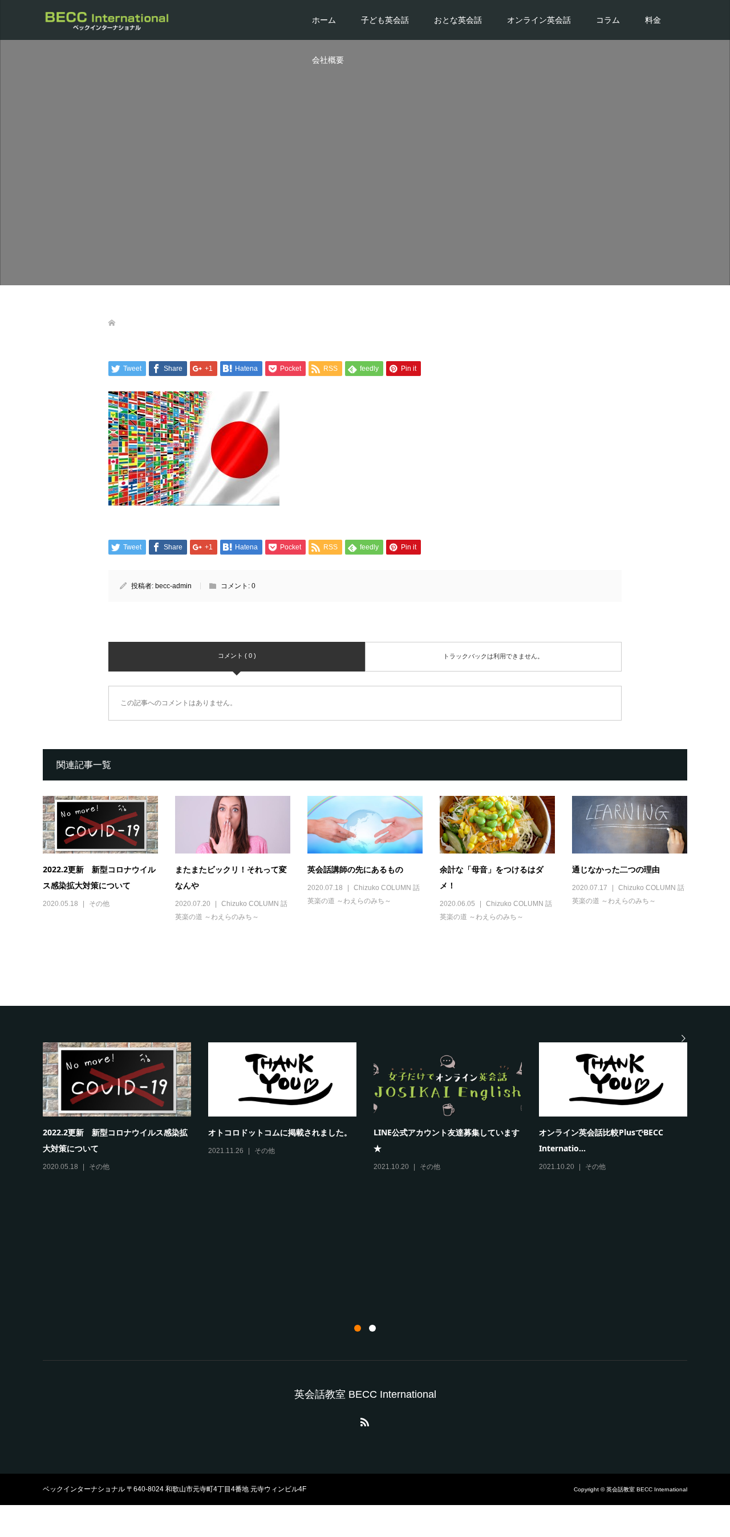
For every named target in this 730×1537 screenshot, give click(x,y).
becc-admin (173, 586)
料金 (653, 20)
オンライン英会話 (539, 20)
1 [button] (357, 1328)
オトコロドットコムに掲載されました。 (280, 1132)
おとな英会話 (458, 20)
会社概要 (328, 59)
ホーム (324, 20)
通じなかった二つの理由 (616, 869)
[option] (373, 1108)
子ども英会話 (385, 20)
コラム (608, 20)
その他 (99, 904)
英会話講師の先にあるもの (355, 869)
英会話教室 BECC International (365, 1394)
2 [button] (372, 1328)
